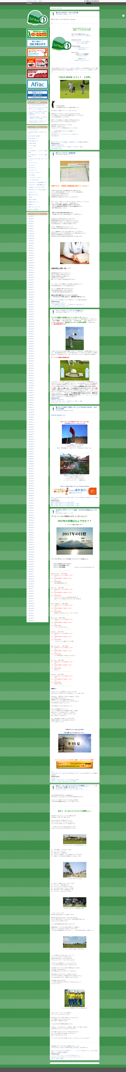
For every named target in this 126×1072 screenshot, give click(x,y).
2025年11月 (31, 235)
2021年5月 (31, 368)
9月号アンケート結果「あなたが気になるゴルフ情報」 (63, 781)
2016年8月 (31, 498)
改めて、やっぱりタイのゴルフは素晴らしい (82, 35)
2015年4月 (31, 537)
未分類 (30, 197)
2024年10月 (31, 267)
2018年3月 (31, 461)
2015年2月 (31, 542)
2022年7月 (31, 333)
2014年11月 (31, 549)
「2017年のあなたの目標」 (82, 55)
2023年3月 (31, 314)
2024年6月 (31, 277)
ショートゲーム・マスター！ (35, 177)
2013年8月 (31, 586)
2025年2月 (31, 257)
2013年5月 (31, 593)
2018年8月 (31, 449)
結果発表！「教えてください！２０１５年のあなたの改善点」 (65, 779)
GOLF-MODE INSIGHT (34, 136)
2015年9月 (31, 525)
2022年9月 (31, 329)
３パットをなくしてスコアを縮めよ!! (69, 311)
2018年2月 (31, 463)
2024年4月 (31, 282)
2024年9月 (31, 270)
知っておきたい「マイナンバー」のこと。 (61, 402)
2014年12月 (31, 547)
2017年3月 (31, 481)
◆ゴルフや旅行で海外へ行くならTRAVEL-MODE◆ (75, 486)
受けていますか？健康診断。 (66, 153)
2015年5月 (31, 534)
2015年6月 (31, 532)
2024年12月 (31, 262)
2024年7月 (31, 275)
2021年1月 (31, 378)
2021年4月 (31, 370)
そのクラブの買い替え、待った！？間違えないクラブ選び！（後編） (67, 146)
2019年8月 (31, 419)
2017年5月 (31, 476)
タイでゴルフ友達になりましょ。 (69, 1046)
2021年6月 (31, 365)
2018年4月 (31, 458)
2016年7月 (31, 500)
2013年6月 (31, 591)
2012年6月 (31, 615)
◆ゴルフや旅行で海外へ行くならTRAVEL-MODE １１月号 (65, 505)
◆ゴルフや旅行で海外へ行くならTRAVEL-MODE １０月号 (65, 503)
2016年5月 (31, 505)
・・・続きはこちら (81, 480)
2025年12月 (31, 233)
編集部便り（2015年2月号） (57, 145)
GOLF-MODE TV (33, 138)
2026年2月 (31, 228)
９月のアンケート (55, 778)
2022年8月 (31, 331)
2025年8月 (31, 243)
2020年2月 (31, 405)
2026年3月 (31, 226)
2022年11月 (31, 324)
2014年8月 (31, 556)
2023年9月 (31, 299)
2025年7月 (31, 245)
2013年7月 (31, 588)
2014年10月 (31, 552)
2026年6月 (31, 218)
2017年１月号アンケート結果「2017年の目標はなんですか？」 (76, 510)
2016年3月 (31, 510)
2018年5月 (31, 456)
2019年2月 (31, 434)
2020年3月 (31, 402)
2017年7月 (31, 471)
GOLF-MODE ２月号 (56, 148)
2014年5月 (31, 564)
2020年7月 (31, 392)
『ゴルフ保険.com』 (71, 68)
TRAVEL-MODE (32, 143)
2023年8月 (31, 302)
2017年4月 (31, 478)
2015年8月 (31, 527)
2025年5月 (31, 250)
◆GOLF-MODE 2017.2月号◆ (67, 13)
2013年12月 (31, 576)
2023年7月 (31, 304)
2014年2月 (31, 571)
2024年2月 (31, 287)
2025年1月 (31, 260)
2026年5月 (31, 221)
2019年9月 (31, 417)
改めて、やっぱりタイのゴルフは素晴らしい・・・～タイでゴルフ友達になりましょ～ (76, 786)
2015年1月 (31, 544)
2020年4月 (31, 400)
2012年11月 (31, 606)
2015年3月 (31, 539)
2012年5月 (31, 618)
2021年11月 (31, 353)
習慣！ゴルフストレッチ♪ (34, 206)
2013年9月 (31, 583)
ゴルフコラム (32, 165)
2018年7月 (31, 451)
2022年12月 (31, 321)
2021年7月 (31, 363)
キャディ (31, 148)
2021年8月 (31, 360)
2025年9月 (31, 240)
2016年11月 (31, 490)
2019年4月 (31, 429)
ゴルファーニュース (33, 162)
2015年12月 (31, 517)
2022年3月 (31, 343)
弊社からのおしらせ (33, 194)
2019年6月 (31, 424)
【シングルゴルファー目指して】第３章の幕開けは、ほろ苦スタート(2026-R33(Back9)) (38, 113)
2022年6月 (31, 336)
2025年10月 (31, 238)
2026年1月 (31, 231)
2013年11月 (31, 579)
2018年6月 (31, 454)
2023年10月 (31, 297)
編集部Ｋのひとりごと (34, 202)
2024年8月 (31, 272)
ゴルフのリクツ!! (32, 170)
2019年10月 (31, 414)
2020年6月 (31, 395)
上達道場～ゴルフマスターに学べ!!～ (37, 187)
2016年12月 (31, 488)
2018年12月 (31, 439)
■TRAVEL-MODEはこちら (58, 415)
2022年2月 (31, 346)
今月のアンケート (33, 192)
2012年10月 (31, 608)
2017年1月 (31, 485)
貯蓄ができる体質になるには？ (58, 303)
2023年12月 (31, 292)
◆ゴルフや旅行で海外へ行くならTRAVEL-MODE (62, 502)
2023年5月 (31, 309)
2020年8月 (31, 390)
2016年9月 (31, 495)
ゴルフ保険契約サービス (72, 142)
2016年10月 (31, 493)
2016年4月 (31, 507)
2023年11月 (31, 294)
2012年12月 (31, 603)
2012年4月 (31, 620)
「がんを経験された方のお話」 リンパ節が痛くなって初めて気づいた (67, 304)
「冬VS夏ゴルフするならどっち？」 (82, 60)
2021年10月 (31, 355)
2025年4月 (31, 253)
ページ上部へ (123, 16)
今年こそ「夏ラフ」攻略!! (57, 1058)
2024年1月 (31, 289)
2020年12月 (31, 380)
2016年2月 (31, 512)
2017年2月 (31, 483)
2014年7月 (31, 559)
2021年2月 (31, 375)
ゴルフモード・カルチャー (35, 172)
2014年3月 (31, 569)
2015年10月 (31, 522)
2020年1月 (31, 407)
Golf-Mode (29, 3)
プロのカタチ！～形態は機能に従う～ (37, 184)
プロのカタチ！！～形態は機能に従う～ (38, 182)
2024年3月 (31, 284)
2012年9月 (31, 610)
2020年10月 (31, 385)
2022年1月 (31, 348)
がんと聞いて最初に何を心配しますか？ (60, 306)
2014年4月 (31, 566)
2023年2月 (31, 316)
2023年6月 (31, 307)
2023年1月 (31, 319)
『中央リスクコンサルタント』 (81, 69)
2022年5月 (31, 338)
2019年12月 (31, 409)
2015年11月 (31, 520)
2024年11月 (31, 265)
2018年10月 (31, 444)
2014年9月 (31, 554)
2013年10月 (31, 581)
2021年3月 (31, 373)
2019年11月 (31, 412)
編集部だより (32, 204)
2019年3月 (31, 432)
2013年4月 (31, 596)
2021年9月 (31, 358)
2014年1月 (31, 574)
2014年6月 (31, 561)
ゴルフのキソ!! (32, 167)
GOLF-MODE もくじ (33, 140)
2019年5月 (31, 427)
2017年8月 (31, 468)
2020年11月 (31, 382)
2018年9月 (31, 446)
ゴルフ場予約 (32, 175)
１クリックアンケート (34, 129)
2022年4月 (31, 341)
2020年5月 (31, 397)
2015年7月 (31, 530)
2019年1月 (31, 436)
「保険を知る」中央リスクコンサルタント (91, 1)
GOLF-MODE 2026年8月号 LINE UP (37, 105)
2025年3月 (31, 255)
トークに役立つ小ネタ (34, 180)
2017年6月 (31, 473)
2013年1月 (31, 601)
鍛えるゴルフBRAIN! (33, 209)
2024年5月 (31, 280)
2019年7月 (31, 422)
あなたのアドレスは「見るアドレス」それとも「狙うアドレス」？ (66, 1057)
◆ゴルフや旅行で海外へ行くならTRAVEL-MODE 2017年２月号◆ (76, 408)
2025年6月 (31, 248)
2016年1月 (31, 515)
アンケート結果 (32, 145)
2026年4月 (31, 223)
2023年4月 (31, 311)
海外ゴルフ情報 (32, 199)
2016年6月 (31, 503)
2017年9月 (31, 466)
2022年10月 (31, 326)
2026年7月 (31, 216)
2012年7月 (31, 613)
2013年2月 (31, 598)
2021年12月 (31, 351)
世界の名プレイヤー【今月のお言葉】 (37, 189)
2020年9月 (31, 387)
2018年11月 (31, 441)
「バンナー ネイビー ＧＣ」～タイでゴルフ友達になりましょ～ (65, 1055)
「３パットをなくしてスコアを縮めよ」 (68, 134)
